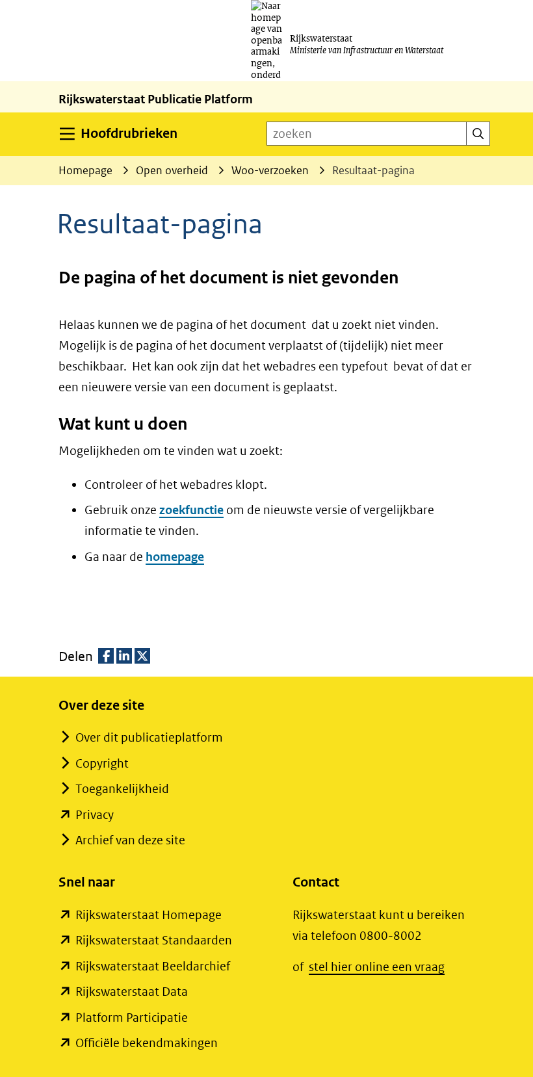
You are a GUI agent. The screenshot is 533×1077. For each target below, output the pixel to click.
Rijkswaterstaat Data (131, 991)
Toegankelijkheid (122, 788)
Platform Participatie (131, 1017)
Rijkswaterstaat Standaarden (153, 940)
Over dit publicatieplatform (149, 737)
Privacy (94, 814)
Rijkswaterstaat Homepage (148, 914)
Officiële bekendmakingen (146, 1042)
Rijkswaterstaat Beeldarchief (152, 966)
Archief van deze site (130, 840)
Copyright (102, 763)
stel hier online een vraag (377, 966)
